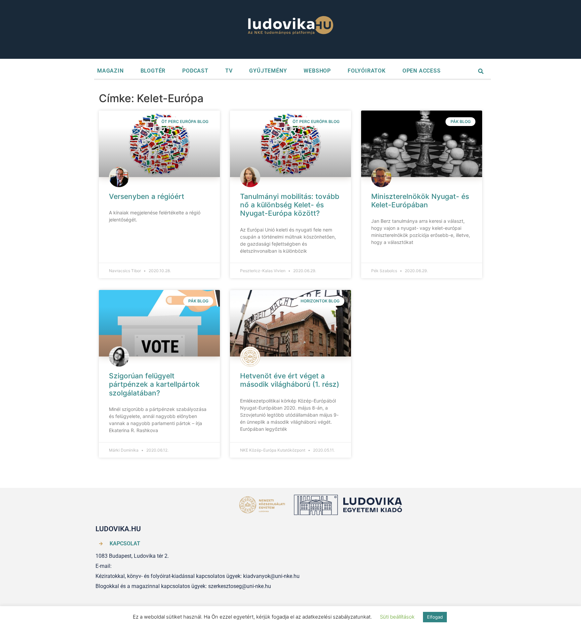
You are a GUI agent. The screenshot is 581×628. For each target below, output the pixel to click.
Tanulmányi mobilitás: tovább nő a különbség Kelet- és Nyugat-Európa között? (289, 204)
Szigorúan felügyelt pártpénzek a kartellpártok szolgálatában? (154, 384)
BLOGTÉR (153, 71)
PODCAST (195, 71)
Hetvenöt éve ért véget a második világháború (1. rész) (289, 380)
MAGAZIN (110, 71)
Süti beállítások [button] (397, 617)
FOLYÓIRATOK (367, 71)
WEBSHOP (317, 71)
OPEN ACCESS (421, 71)
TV (229, 71)
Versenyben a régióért (146, 196)
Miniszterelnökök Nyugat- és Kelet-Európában (420, 200)
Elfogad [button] (435, 617)
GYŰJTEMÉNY (268, 71)
